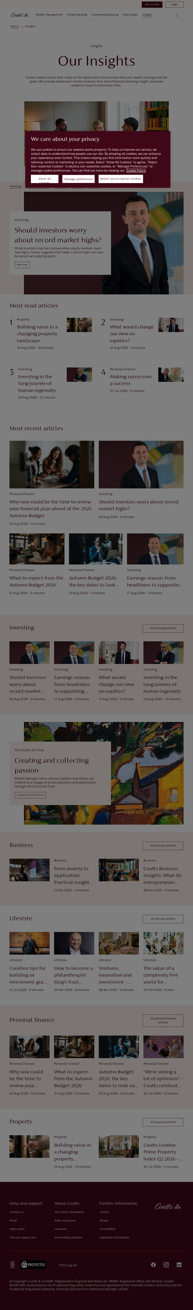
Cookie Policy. (136, 171)
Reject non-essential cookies (120, 178)
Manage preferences (78, 179)
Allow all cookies (44, 180)
